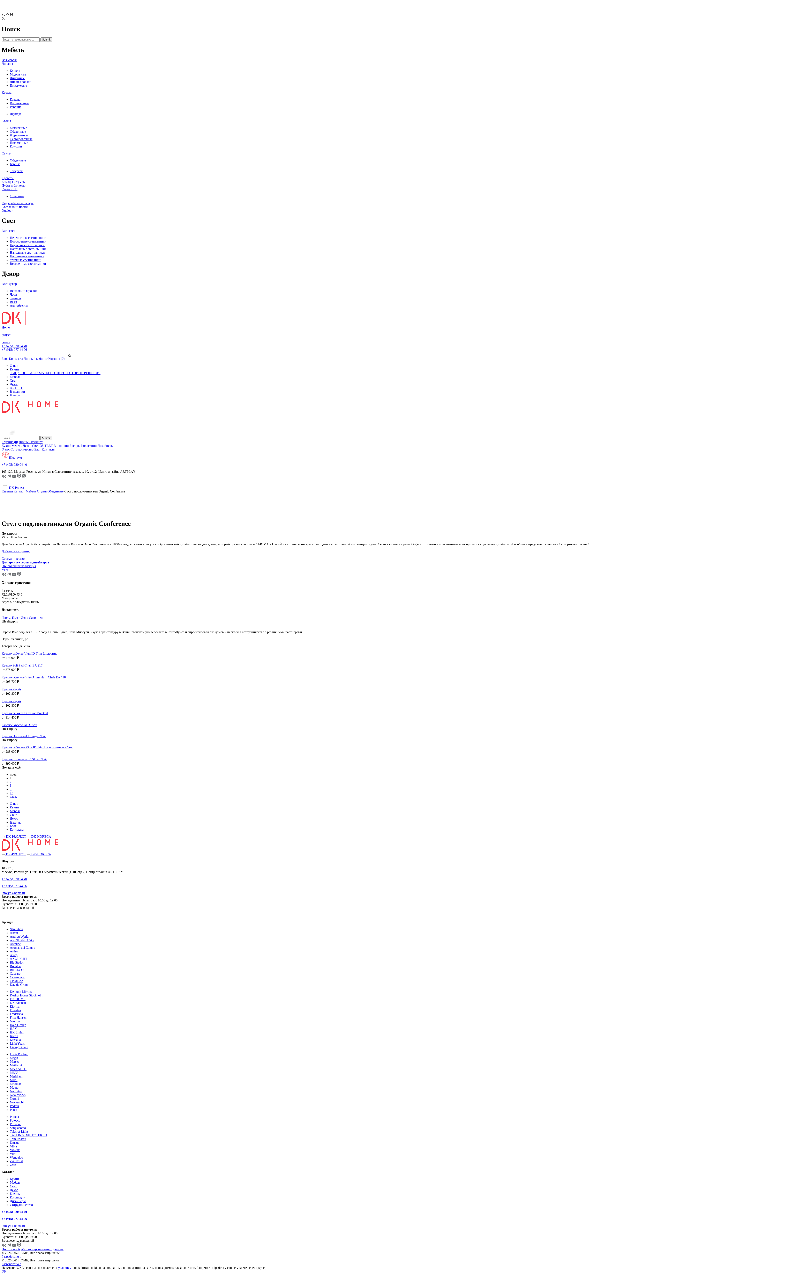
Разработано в (11, 1256)
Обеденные (18, 131)
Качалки (16, 99)
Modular (15, 1084)
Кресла (7, 92)
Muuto (14, 1087)
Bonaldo (15, 966)
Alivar (14, 933)
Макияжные (18, 128)
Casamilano (17, 977)
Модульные (18, 74)
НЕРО (61, 373)
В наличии (17, 391)
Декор (14, 384)
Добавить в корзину (16, 551)
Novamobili (17, 1102)
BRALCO (17, 970)
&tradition (16, 929)
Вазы (13, 302)
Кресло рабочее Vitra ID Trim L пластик (29, 653)
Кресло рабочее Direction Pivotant (25, 713)
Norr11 (14, 1098)
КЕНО (50, 373)
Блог (5, 358)
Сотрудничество (21, 449)
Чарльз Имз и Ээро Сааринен (22, 617)
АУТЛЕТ (16, 388)
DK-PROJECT (15, 836)
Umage (14, 1142)
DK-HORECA (40, 836)
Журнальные (19, 135)
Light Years (17, 1043)
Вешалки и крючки (23, 291)
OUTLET (46, 445)
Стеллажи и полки (15, 207)
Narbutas (16, 1091)
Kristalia (15, 1040)
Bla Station (17, 962)
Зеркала (15, 298)
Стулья (6, 153)
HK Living (17, 1032)
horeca (6, 342)
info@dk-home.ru (13, 893)
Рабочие (15, 107)
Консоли (16, 146)
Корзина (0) (56, 358)
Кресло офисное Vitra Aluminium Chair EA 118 (34, 677)
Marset (14, 1061)
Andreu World (19, 936)
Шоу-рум (15, 457)
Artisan (14, 951)
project (6, 335)
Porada (14, 1116)
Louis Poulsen (19, 1054)
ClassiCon (16, 981)
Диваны (7, 63)
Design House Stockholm (26, 995)
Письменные (19, 142)
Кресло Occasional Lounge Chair (24, 736)
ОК (4, 1271)
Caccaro (15, 973)
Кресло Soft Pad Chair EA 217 (22, 665)
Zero (13, 1165)
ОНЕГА (27, 373)
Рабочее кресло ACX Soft (19, 725)
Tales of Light (19, 1131)
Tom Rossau (18, 1139)
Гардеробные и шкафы (17, 203)
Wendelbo (16, 1157)
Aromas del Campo (22, 947)
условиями (66, 1267)
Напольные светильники (27, 252)
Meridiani (16, 1076)
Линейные (17, 78)
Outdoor (7, 210)
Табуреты (16, 171)
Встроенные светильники (28, 263)
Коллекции (89, 445)
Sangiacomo (18, 1128)
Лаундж (15, 114)
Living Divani (19, 1047)
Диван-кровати (20, 82)
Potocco (15, 1120)
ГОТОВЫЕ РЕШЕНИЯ (83, 373)
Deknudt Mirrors (21, 991)
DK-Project (16, 487)
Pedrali (14, 1106)
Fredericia (16, 1014)
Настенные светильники (27, 256)
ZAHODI (16, 1161)
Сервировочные (21, 139)
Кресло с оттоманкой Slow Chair (24, 759)
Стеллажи (17, 196)
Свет (13, 380)
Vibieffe (15, 1150)
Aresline (15, 944)
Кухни (14, 369)
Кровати (8, 178)
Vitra (13, 1153)
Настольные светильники (28, 249)
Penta (13, 1109)
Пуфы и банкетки (14, 185)
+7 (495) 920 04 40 (14, 346)
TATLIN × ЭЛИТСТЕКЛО (28, 1135)
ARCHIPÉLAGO (22, 940)
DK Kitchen (18, 1002)
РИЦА (15, 373)
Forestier (15, 1010)
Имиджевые (18, 85)
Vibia (13, 1146)
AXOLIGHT (18, 958)
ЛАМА (39, 373)
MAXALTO (18, 1069)
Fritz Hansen (18, 1017)
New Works (17, 1095)
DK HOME (17, 999)
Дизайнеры (105, 445)
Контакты (16, 358)
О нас (14, 365)
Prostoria (15, 1124)
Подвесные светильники (27, 245)
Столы (6, 121)
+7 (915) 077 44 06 (14, 349)
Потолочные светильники (28, 241)
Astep (13, 955)
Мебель (15, 377)
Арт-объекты (19, 305)
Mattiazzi (16, 1065)
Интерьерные (19, 103)
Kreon (14, 1036)
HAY (13, 1028)
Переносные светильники (28, 237)
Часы (13, 294)
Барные (15, 164)
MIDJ (13, 1080)
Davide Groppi (19, 984)
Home (6, 327)
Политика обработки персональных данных (32, 1249)
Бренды (15, 395)
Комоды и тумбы (13, 181)
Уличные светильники (25, 260)
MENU (15, 1072)
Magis (14, 1058)
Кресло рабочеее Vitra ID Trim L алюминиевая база (37, 747)
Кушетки (16, 70)
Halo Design (18, 1025)
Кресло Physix (11, 689)
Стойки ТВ (9, 189)
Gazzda (15, 1021)
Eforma (15, 1006)
